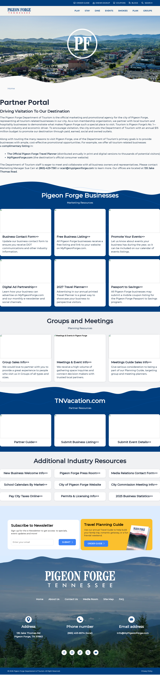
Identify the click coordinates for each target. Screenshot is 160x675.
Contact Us (71, 599)
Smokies (123, 11)
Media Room (90, 599)
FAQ (121, 599)
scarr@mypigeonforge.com (77, 168)
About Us (54, 599)
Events (109, 11)
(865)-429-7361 (47, 168)
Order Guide (82, 3)
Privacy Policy (146, 671)
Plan (135, 11)
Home (11, 88)
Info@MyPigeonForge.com (133, 633)
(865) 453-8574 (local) (80, 633)
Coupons (120, 3)
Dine (97, 11)
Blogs (135, 3)
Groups (147, 11)
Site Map (108, 599)
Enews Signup (103, 3)
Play (77, 11)
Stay (87, 11)
